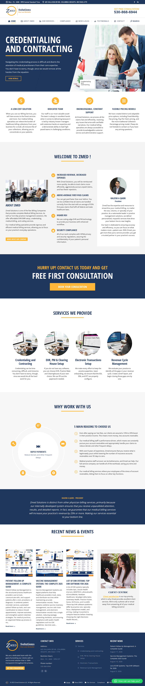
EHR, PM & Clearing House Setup (90, 657)
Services (81, 646)
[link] (20, 652)
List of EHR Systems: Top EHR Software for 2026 (77, 582)
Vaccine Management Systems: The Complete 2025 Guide (49, 583)
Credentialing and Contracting (91, 651)
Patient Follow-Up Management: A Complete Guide (18, 583)
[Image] (25, 343)
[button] (127, 681)
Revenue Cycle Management (91, 668)
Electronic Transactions (89, 663)
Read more (9, 626)
